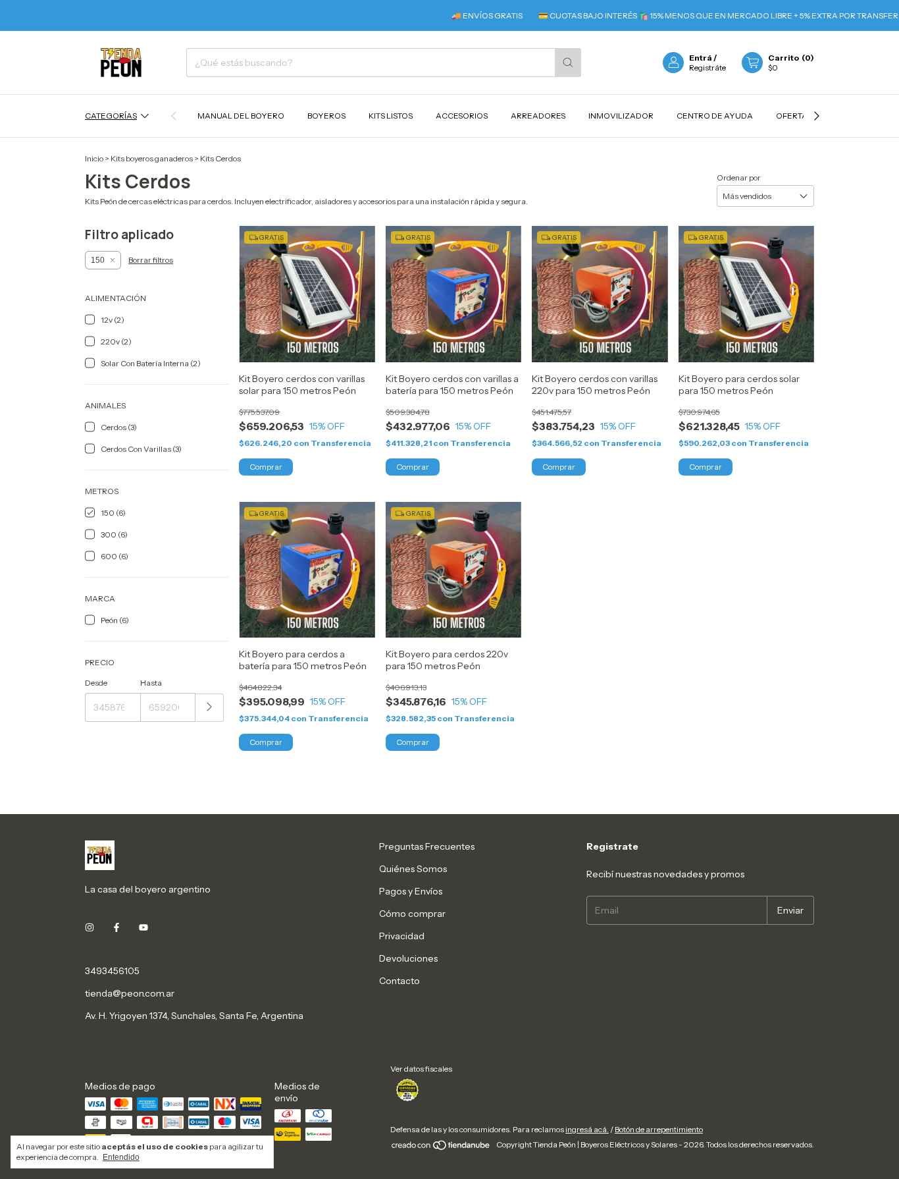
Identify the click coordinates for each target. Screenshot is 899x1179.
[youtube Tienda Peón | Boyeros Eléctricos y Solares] (143, 927)
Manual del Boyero (240, 116)
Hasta (151, 683)
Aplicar (209, 708)
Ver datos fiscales (421, 1069)
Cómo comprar (412, 913)
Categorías (111, 116)
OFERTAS (794, 116)
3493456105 (112, 971)
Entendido (121, 1157)
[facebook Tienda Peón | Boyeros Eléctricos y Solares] (116, 927)
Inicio (94, 158)
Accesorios (462, 116)
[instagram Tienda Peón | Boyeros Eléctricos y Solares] (89, 927)
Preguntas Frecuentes (427, 846)
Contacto (399, 981)
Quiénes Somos (413, 869)
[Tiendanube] (441, 1148)
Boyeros (326, 116)
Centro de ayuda (715, 116)
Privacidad (401, 936)
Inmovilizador (621, 116)
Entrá (700, 58)
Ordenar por (739, 177)
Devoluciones (408, 958)
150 (98, 260)
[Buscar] (568, 62)
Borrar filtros (150, 260)
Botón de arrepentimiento (659, 1129)
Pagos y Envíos (410, 891)
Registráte (707, 67)
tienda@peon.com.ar (129, 993)
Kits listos (391, 116)
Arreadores (538, 116)
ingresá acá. (587, 1129)
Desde (96, 683)
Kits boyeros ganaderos (152, 158)
